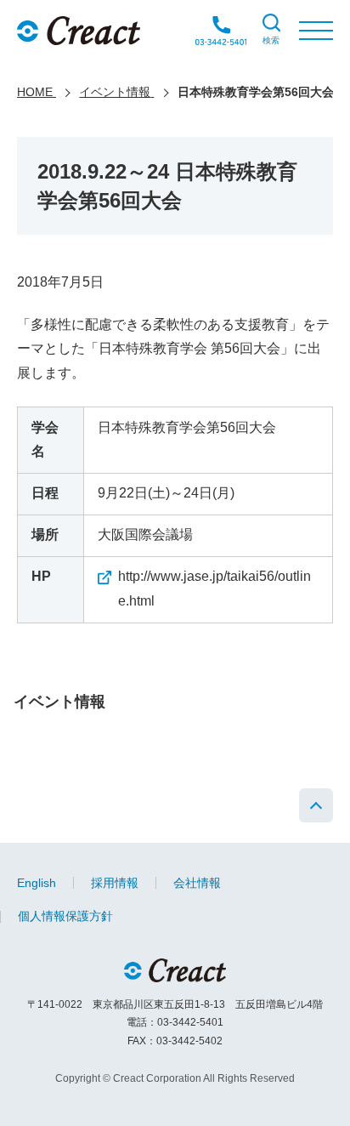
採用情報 (114, 883)
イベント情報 (59, 701)
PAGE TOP (316, 805)
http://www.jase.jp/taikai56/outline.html (214, 588)
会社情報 (197, 883)
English (36, 883)
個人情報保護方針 (65, 916)
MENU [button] (316, 31)
